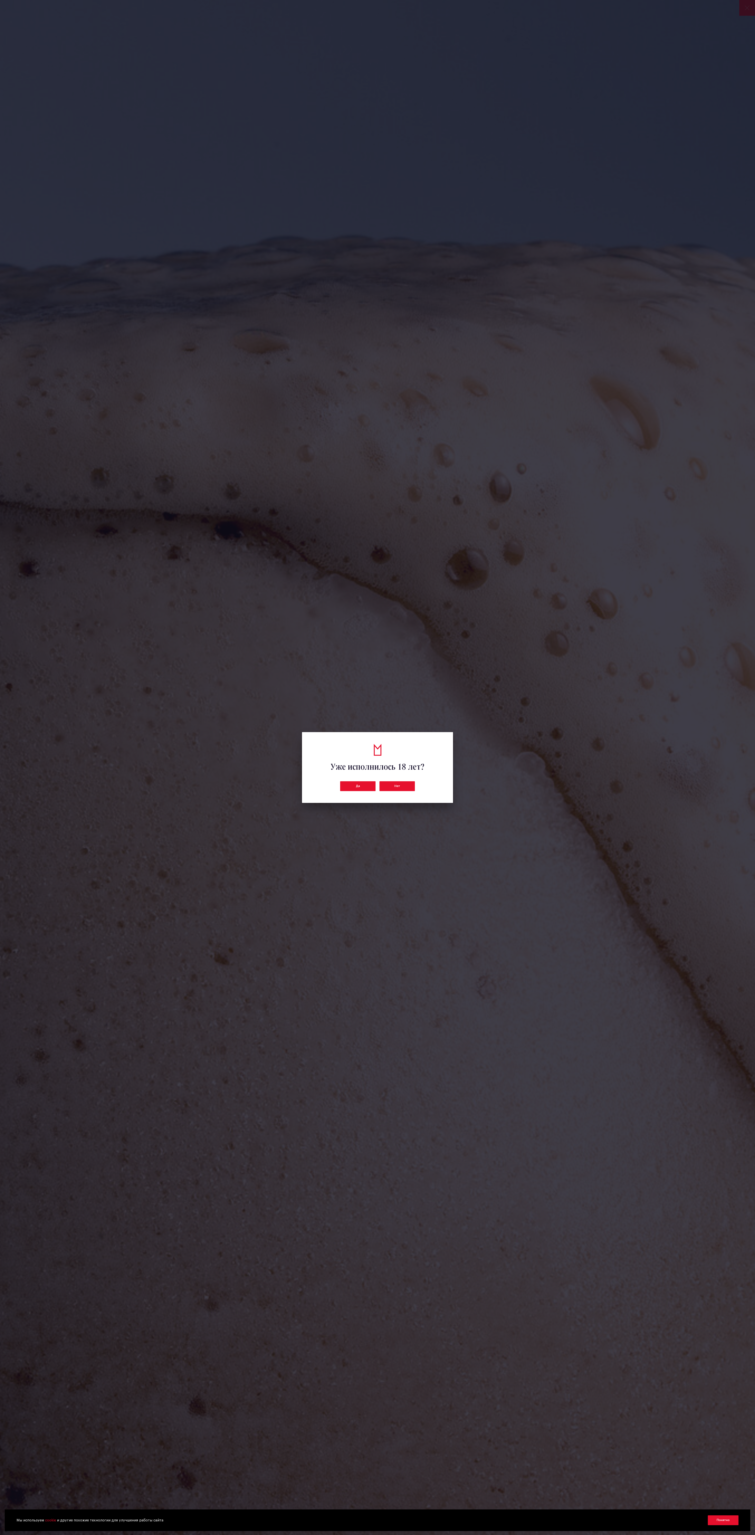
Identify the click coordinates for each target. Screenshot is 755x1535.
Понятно (723, 1520)
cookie (50, 1520)
